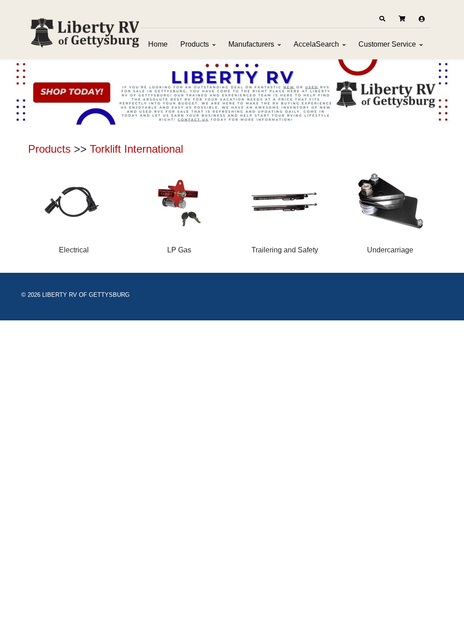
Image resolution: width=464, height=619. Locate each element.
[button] (382, 19)
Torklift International (136, 149)
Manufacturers (251, 44)
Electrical (74, 250)
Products (194, 44)
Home (158, 44)
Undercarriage (390, 250)
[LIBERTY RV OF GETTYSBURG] (84, 32)
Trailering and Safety (284, 250)
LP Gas (179, 250)
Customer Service (387, 44)
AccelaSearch (316, 44)
